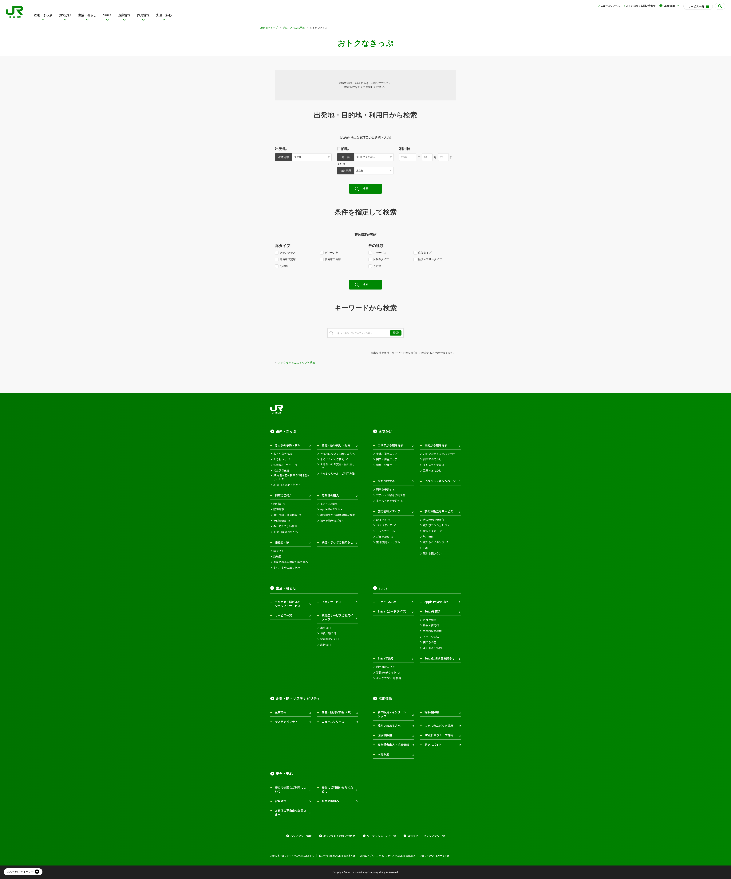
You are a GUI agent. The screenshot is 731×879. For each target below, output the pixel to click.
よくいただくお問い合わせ (641, 5)
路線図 (277, 556)
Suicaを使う (433, 611)
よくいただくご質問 (332, 459)
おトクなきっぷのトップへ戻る (296, 362)
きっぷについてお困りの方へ (337, 454)
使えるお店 (429, 642)
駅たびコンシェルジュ (436, 525)
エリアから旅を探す (390, 445)
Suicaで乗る (386, 658)
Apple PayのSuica (331, 509)
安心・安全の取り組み (286, 568)
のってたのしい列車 (285, 526)
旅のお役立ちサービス (439, 511)
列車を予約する (385, 489)
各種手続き (429, 620)
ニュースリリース (610, 5)
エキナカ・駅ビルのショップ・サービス (288, 604)
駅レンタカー (431, 531)
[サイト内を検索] (720, 6)
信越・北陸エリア (386, 465)
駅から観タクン (432, 553)
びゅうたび (382, 537)
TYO (425, 548)
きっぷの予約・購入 (287, 445)
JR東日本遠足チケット (287, 485)
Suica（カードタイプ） (393, 611)
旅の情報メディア (389, 511)
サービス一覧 (283, 615)
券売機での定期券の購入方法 (337, 515)
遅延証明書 (280, 521)
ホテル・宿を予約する (389, 501)
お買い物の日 (328, 633)
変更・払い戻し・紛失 (336, 445)
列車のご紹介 (283, 495)
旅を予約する (386, 481)
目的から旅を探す (436, 445)
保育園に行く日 (329, 639)
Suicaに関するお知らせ (440, 658)
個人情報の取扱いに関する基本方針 (337, 855)
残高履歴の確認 (432, 631)
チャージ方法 (431, 637)
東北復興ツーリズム (388, 542)
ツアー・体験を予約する (390, 495)
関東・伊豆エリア (386, 459)
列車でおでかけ (432, 459)
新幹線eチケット (283, 465)
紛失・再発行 (431, 625)
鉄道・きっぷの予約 (294, 27)
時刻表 (277, 504)
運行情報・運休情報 (285, 515)
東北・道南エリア (386, 454)
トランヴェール (385, 531)
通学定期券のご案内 (332, 521)
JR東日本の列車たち (285, 532)
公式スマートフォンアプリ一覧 (426, 836)
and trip (381, 520)
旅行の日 (325, 645)
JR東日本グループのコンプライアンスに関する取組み (387, 855)
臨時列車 (278, 509)
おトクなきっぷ (282, 454)
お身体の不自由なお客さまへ (290, 562)
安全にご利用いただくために (337, 789)
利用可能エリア (385, 667)
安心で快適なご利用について (290, 789)
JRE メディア (384, 525)
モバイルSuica (329, 504)
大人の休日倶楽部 (433, 520)
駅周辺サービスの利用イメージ (337, 617)
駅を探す (278, 551)
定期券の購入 (330, 495)
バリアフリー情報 (301, 836)
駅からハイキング (433, 542)
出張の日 (325, 628)
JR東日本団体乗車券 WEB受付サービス (291, 477)
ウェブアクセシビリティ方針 (434, 855)
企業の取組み (330, 801)
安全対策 (280, 801)
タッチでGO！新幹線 (388, 678)
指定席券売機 (281, 470)
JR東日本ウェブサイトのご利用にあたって (292, 855)
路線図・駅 (282, 542)
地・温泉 (428, 537)
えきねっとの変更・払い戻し (337, 464)
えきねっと (280, 459)
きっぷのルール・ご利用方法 (337, 473)
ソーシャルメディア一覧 (381, 836)
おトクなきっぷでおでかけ (439, 454)
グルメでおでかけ (433, 465)
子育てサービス (332, 602)
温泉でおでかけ (432, 470)
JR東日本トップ (269, 27)
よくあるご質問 (432, 648)
